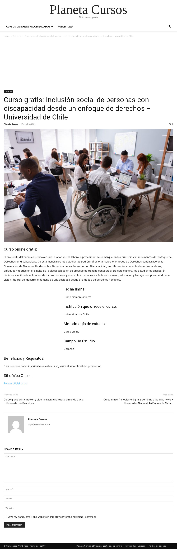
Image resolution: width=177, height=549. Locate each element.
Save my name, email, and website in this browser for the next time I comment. (51, 516)
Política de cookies (157, 545)
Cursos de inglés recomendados (28, 26)
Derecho (17, 36)
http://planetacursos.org (39, 424)
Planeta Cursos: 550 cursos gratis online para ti (99, 545)
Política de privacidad (135, 545)
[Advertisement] (88, 64)
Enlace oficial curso (15, 383)
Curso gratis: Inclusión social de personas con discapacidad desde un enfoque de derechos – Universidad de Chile (77, 108)
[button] (169, 27)
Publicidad (65, 26)
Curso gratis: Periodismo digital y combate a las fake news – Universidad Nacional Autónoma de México (138, 401)
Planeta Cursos (11, 124)
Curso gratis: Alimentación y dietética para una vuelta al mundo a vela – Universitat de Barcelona (43, 401)
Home (7, 36)
